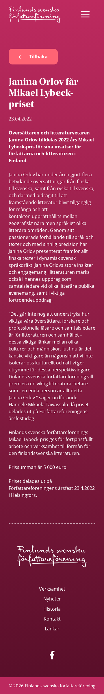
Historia (52, 609)
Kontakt (52, 619)
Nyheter (52, 599)
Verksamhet (52, 589)
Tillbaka (38, 56)
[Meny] (85, 14)
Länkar (52, 628)
